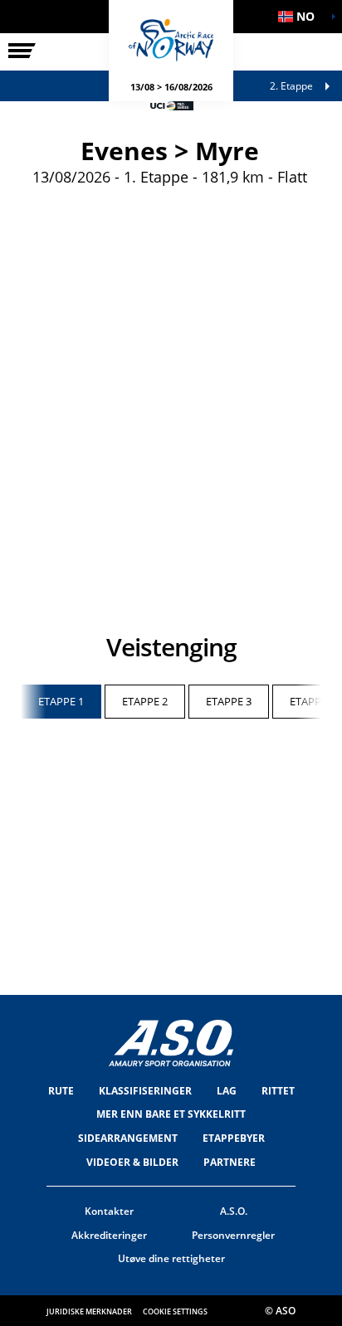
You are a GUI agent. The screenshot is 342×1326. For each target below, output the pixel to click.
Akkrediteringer (109, 1235)
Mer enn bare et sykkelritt (171, 1114)
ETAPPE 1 (61, 701)
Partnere (229, 1162)
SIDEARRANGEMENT (128, 1138)
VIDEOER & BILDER (132, 1162)
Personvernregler (233, 1235)
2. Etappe (291, 86)
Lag (227, 1091)
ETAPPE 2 (145, 701)
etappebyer (234, 1138)
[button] (300, 16)
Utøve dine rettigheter (171, 1258)
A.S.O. (233, 1211)
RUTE (61, 1091)
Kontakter (109, 1211)
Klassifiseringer (145, 1091)
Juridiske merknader (89, 1311)
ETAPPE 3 (229, 701)
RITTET (278, 1091)
